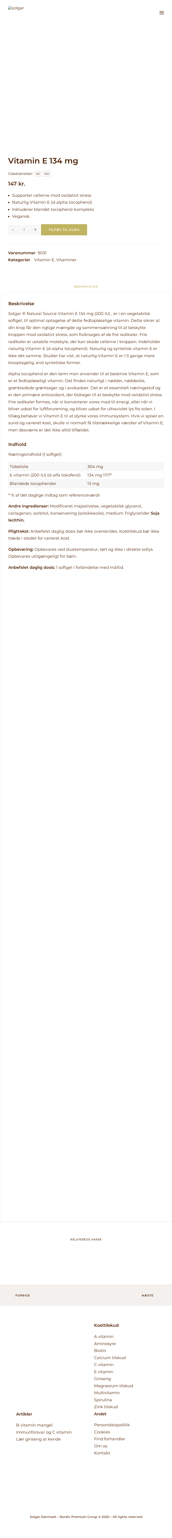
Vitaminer (66, 259)
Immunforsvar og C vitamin (44, 1432)
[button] (161, 12)
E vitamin (103, 1371)
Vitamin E (44, 259)
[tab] (86, 288)
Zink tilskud (106, 1406)
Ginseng (102, 1378)
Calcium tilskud (110, 1357)
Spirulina (103, 1399)
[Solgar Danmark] (20, 12)
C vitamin (104, 1364)
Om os (100, 1446)
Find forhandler (109, 1439)
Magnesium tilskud (113, 1385)
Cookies (102, 1432)
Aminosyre (105, 1343)
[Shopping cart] (148, 13)
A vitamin (104, 1336)
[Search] (141, 13)
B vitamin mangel (34, 1425)
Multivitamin (107, 1392)
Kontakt (102, 1453)
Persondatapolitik (112, 1424)
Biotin (100, 1350)
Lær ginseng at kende (38, 1439)
